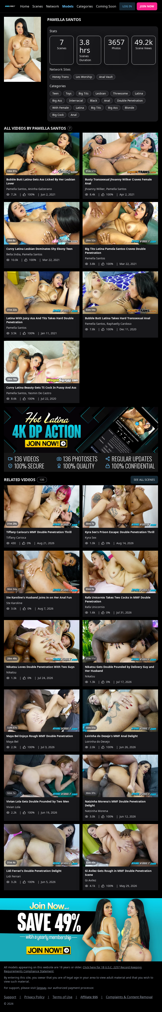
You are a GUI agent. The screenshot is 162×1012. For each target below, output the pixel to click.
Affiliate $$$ (91, 997)
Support (12, 997)
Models (67, 6)
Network (52, 6)
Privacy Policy (36, 997)
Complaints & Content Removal (129, 997)
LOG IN (127, 6)
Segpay (41, 988)
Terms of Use (65, 997)
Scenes (37, 6)
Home (24, 6)
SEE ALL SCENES (144, 479)
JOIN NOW (147, 6)
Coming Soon (106, 6)
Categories (85, 6)
